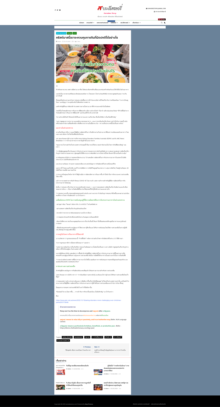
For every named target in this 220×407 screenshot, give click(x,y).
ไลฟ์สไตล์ (113, 23)
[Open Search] (161, 22)
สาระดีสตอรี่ (117, 337)
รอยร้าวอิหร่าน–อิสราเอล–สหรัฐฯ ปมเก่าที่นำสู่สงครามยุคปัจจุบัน (116, 384)
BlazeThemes (89, 404)
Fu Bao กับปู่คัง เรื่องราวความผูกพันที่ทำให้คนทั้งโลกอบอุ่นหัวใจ (78, 384)
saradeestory (78, 337)
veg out (87, 337)
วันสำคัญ (69, 33)
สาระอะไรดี (89, 23)
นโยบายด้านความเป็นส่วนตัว (158, 404)
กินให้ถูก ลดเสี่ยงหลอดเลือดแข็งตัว (77, 365)
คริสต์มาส (108, 337)
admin (59, 41)
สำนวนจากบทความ (63, 340)
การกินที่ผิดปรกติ (97, 337)
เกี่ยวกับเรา (136, 23)
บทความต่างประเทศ (103, 22)
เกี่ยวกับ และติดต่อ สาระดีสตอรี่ (141, 404)
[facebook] (55, 10)
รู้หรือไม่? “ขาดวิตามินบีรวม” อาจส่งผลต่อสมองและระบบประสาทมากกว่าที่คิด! (116, 368)
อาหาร (74, 33)
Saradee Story (110, 13)
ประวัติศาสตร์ (124, 23)
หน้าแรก (81, 23)
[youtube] (60, 10)
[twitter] (57, 10)
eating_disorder (67, 337)
